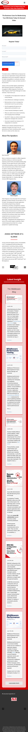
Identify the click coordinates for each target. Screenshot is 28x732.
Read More (9, 340)
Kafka (13, 652)
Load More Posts (14, 683)
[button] (3, 267)
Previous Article (17, 321)
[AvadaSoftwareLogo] (5, 1)
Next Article (10, 323)
